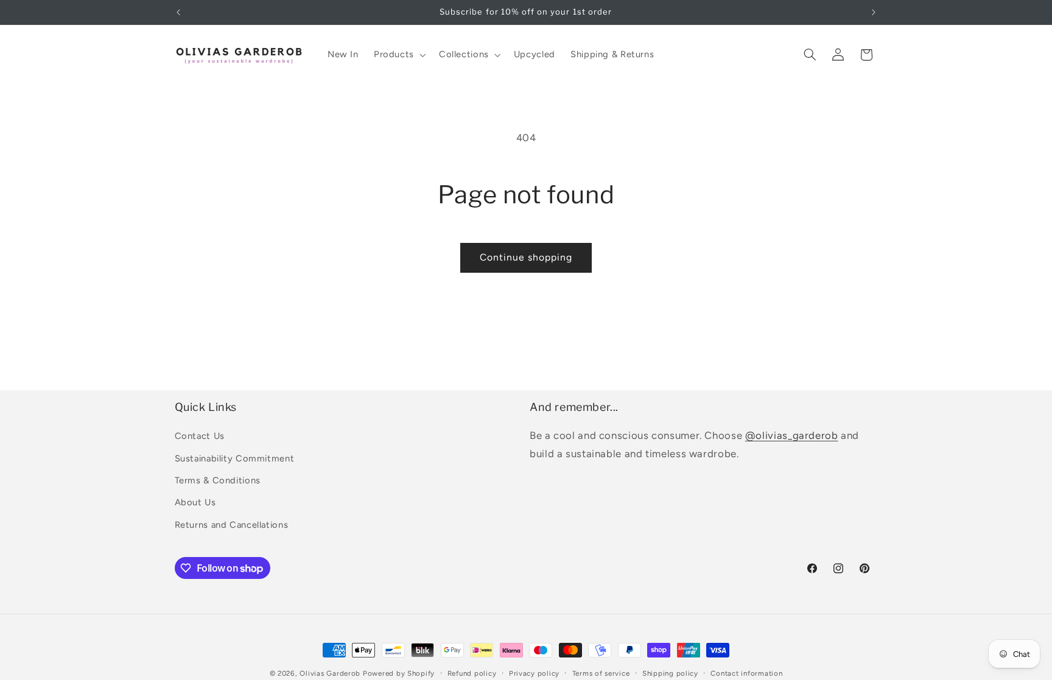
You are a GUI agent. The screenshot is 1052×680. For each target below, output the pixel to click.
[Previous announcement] (178, 12)
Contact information (746, 673)
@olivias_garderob (791, 435)
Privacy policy (534, 673)
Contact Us (200, 435)
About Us (195, 502)
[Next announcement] (873, 12)
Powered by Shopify (399, 673)
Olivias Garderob (330, 673)
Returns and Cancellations (232, 524)
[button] (398, 54)
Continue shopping (526, 257)
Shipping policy (670, 673)
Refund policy (472, 673)
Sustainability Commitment (235, 458)
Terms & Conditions (218, 480)
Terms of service (601, 673)
